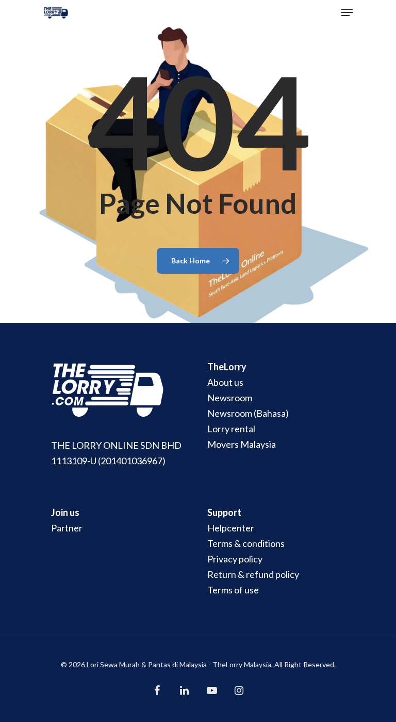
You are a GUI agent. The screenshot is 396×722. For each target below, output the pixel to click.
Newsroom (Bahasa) (248, 413)
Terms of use (233, 589)
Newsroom (229, 397)
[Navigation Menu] (347, 12)
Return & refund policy (253, 574)
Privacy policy (234, 558)
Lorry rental (231, 428)
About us (225, 382)
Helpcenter (230, 527)
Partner (66, 527)
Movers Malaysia (241, 444)
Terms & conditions (246, 543)
